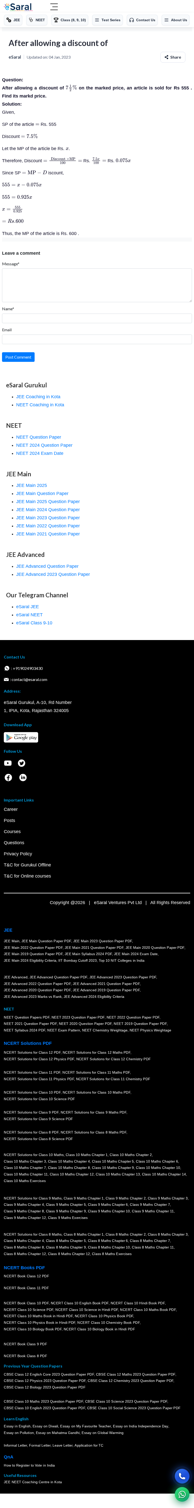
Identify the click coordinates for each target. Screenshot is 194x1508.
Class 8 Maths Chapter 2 (126, 1234)
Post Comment (18, 357)
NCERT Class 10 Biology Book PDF (33, 1329)
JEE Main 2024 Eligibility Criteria (30, 960)
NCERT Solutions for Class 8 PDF (31, 1132)
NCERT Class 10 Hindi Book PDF (137, 1303)
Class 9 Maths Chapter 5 (66, 1205)
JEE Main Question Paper (42, 493)
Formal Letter (40, 1445)
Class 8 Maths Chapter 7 (150, 1241)
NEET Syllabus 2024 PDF (24, 1030)
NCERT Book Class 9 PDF (25, 1344)
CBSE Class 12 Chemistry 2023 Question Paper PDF (130, 1381)
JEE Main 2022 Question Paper (48, 525)
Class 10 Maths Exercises (25, 1181)
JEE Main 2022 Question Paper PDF (33, 948)
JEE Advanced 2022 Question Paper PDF (37, 984)
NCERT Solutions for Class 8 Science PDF (38, 1139)
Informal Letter (15, 1445)
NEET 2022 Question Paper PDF (132, 1017)
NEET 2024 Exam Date (39, 453)
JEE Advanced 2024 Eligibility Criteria (94, 997)
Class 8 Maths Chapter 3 (168, 1234)
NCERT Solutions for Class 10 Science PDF (39, 1099)
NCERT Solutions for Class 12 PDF (32, 1053)
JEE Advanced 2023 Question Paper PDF (122, 977)
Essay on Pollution (19, 1433)
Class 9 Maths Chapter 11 (153, 1211)
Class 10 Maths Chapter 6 (157, 1161)
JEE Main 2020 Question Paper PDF (155, 948)
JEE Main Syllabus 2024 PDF (88, 954)
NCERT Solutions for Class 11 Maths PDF (96, 1073)
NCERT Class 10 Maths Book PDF (148, 1310)
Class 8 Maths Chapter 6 (108, 1241)
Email (7, 329)
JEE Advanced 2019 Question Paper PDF (106, 990)
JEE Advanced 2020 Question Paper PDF (37, 990)
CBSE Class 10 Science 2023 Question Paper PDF (126, 1402)
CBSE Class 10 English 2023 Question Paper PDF (44, 1408)
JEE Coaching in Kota (38, 396)
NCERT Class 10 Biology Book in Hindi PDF (99, 1329)
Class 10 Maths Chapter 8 (69, 1168)
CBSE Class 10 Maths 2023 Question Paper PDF (43, 1402)
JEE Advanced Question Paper (47, 566)
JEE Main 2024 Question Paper (48, 509)
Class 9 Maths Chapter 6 (108, 1205)
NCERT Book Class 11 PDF (26, 1288)
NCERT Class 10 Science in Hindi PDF (86, 1310)
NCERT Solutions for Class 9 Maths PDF (93, 1113)
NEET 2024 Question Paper (44, 445)
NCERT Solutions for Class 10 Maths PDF (96, 1093)
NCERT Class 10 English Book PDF (80, 1303)
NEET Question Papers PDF (27, 1017)
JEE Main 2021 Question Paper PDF (94, 948)
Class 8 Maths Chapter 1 (84, 1234)
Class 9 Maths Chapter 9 (66, 1211)
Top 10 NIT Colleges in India (121, 960)
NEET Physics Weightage (150, 1030)
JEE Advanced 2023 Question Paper (53, 574)
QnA (8, 1456)
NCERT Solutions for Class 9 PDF (31, 1113)
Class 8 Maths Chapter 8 (24, 1247)
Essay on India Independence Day (140, 1426)
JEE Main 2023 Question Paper (48, 517)
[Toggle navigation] (54, 7)
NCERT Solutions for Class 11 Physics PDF (39, 1079)
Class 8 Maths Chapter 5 (66, 1241)
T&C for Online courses (27, 876)
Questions (14, 842)
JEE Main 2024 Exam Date (136, 954)
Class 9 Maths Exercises (68, 1218)
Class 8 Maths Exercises (112, 1254)
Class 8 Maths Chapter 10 (109, 1247)
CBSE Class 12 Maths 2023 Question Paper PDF (135, 1374)
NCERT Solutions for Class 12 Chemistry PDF (113, 1059)
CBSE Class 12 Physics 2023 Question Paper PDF (45, 1381)
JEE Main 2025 (31, 485)
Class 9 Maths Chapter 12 (25, 1218)
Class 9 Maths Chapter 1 (84, 1198)
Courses (12, 831)
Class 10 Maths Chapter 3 (25, 1161)
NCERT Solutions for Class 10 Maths (34, 1155)
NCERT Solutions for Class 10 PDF (32, 1093)
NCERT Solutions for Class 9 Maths (33, 1198)
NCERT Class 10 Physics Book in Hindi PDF (39, 1323)
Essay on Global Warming (103, 1433)
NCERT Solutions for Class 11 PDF (32, 1073)
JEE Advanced (16, 977)
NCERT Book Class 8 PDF (25, 1356)
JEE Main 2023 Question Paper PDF (102, 941)
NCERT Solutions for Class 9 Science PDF (38, 1119)
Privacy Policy (18, 853)
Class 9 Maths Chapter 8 (24, 1211)
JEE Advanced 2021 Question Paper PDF (106, 984)
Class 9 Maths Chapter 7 (150, 1205)
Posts (9, 820)
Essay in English (17, 1426)
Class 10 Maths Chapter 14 (164, 1174)
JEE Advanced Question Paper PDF (58, 977)
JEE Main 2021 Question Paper (48, 533)
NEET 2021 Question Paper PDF (30, 1024)
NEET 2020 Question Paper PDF (85, 1024)
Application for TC (89, 1445)
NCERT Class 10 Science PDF (28, 1310)
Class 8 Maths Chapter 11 (153, 1247)
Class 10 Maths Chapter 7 (25, 1168)
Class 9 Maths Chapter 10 (109, 1211)
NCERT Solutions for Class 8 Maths (33, 1234)
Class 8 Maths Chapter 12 (25, 1254)
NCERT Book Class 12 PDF (26, 1276)
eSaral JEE (27, 606)
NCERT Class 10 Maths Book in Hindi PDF (38, 1316)
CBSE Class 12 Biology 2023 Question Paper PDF (44, 1387)
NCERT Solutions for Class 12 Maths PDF (96, 1053)
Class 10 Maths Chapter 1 (87, 1155)
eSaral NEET (29, 614)
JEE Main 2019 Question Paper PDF (33, 954)
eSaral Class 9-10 (34, 622)
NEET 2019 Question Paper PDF (140, 1024)
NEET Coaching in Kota (40, 404)
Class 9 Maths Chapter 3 (168, 1198)
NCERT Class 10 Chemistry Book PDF (108, 1323)
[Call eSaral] (182, 1476)
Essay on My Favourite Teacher (85, 1426)
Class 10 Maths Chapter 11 (26, 1174)
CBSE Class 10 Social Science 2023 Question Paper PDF (134, 1408)
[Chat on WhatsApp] (182, 1494)
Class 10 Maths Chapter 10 (158, 1168)
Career (11, 809)
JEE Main (11, 941)
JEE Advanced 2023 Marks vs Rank (33, 997)
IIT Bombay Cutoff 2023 (77, 960)
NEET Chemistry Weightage (105, 1030)
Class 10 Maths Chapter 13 (118, 1174)
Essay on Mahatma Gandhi (58, 1433)
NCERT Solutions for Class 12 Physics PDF (39, 1059)
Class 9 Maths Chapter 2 (126, 1198)
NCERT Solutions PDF (28, 1043)
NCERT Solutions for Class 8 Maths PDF (93, 1132)
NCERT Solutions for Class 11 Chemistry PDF (113, 1079)
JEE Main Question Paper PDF (46, 941)
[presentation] (71, 87)
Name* (8, 308)
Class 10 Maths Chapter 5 (113, 1161)
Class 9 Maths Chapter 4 (24, 1205)
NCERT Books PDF (24, 1267)
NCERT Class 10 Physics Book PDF (104, 1316)
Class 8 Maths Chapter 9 (66, 1247)
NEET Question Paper (38, 437)
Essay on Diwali (45, 1426)
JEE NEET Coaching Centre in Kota (33, 1482)
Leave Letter (62, 1445)
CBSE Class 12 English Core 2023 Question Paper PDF (49, 1374)
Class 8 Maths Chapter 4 (24, 1241)
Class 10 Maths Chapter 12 (72, 1174)
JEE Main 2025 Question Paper (48, 501)
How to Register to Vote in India (29, 1465)
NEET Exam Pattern (63, 1030)
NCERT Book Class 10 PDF (26, 1303)
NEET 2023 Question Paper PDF (78, 1017)
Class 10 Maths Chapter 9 (113, 1168)
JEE (8, 930)
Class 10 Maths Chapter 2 (131, 1155)
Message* (10, 263)
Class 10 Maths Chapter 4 (69, 1161)
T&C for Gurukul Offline (27, 864)
